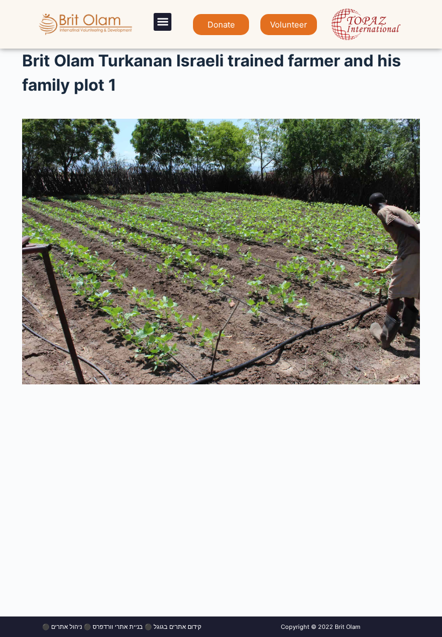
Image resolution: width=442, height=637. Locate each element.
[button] (162, 22)
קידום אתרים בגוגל (177, 627)
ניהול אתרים (66, 627)
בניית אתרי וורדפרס (118, 627)
